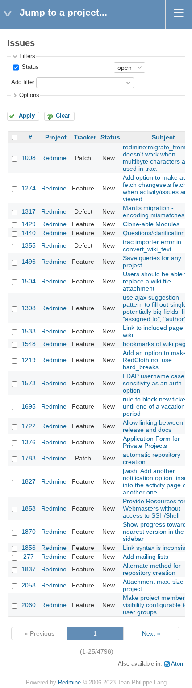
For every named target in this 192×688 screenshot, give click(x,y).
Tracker (85, 137)
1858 (28, 508)
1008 (28, 157)
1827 (28, 481)
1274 (28, 188)
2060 (28, 604)
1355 (28, 245)
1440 (28, 232)
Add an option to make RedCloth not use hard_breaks (155, 360)
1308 (28, 308)
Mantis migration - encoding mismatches (153, 211)
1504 (28, 281)
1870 (28, 531)
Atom (178, 664)
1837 (28, 569)
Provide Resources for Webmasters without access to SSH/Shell (154, 508)
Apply (27, 116)
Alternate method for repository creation (152, 569)
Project (56, 137)
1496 (28, 261)
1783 (28, 458)
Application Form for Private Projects (151, 442)
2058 (28, 585)
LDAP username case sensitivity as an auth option (153, 383)
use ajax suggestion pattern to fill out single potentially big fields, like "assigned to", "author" (157, 308)
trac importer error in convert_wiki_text (152, 245)
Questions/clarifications (155, 232)
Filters (27, 56)
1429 (28, 224)
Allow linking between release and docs (153, 426)
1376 (28, 442)
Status (29, 67)
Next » (151, 633)
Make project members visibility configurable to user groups (155, 605)
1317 (28, 211)
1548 (28, 343)
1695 (28, 406)
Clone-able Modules (151, 224)
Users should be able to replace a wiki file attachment (156, 281)
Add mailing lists (145, 556)
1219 (28, 359)
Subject (163, 137)
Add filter (22, 82)
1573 (28, 383)
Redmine (54, 157)
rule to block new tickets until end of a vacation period (156, 406)
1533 (28, 331)
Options (29, 95)
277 (28, 556)
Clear (63, 116)
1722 (28, 426)
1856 (28, 547)
